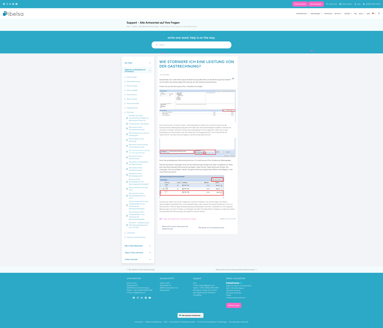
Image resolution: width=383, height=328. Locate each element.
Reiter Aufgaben (132, 90)
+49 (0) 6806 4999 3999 (143, 290)
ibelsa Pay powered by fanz (136, 237)
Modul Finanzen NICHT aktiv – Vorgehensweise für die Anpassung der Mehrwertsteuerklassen (139, 205)
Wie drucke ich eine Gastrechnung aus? (135, 169)
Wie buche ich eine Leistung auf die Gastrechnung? (138, 146)
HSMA (228, 295)
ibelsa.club (333, 4)
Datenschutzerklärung (153, 322)
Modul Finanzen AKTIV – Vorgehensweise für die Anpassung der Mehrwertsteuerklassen (137, 215)
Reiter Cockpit (132, 77)
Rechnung (130, 112)
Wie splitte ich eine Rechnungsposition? (136, 175)
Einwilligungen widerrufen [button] (238, 322)
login (359, 4)
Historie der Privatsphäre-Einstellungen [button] (212, 322)
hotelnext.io (247, 286)
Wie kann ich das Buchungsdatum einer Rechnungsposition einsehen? (139, 181)
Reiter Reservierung (133, 81)
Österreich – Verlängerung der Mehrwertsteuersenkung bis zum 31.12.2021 (139, 225)
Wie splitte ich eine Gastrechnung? (135, 157)
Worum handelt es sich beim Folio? (138, 189)
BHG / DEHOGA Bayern (235, 288)
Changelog (197, 295)
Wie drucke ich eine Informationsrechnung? (137, 128)
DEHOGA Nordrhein (233, 293)
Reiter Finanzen (132, 99)
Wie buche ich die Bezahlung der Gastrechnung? (138, 163)
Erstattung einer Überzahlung (139, 124)
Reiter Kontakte (132, 86)
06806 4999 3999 (373, 4)
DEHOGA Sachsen (233, 290)
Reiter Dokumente (133, 103)
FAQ (194, 283)
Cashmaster (131, 233)
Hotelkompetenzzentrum (235, 298)
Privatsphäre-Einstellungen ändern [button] (182, 322)
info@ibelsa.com (138, 293)
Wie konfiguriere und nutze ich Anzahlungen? (139, 134)
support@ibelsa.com (207, 285)
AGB (165, 322)
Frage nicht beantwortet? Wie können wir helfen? (179, 219)
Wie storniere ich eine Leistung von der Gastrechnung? (139, 151)
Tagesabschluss (132, 108)
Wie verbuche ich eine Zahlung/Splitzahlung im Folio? (137, 195)
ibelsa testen (347, 4)
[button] (379, 13)
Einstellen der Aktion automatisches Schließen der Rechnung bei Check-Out (139, 118)
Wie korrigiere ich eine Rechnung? (136, 140)
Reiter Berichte (132, 95)
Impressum (139, 322)
